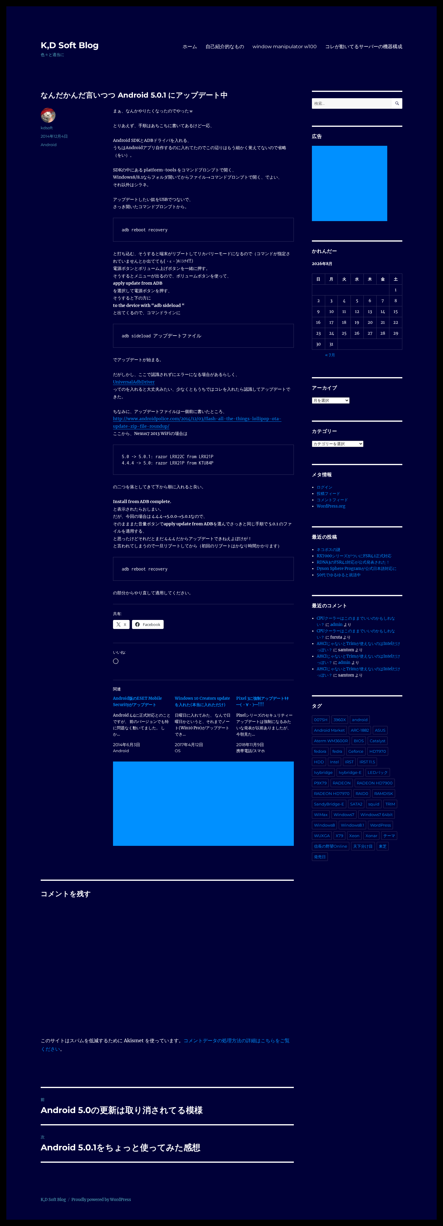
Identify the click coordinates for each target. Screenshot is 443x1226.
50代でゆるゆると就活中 (339, 574)
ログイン (324, 487)
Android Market (329, 730)
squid (373, 804)
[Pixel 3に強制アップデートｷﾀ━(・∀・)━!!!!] (267, 724)
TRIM (390, 804)
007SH (321, 719)
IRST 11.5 (367, 761)
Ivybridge (323, 772)
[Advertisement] (204, 804)
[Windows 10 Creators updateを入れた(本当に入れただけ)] (206, 724)
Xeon (354, 835)
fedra (337, 751)
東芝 (383, 846)
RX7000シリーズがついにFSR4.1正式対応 (354, 555)
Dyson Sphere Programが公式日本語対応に (357, 568)
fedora (320, 751)
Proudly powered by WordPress (101, 1199)
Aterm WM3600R (331, 740)
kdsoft (47, 127)
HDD (319, 761)
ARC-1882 (360, 730)
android (360, 719)
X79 (339, 835)
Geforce (355, 751)
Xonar (371, 835)
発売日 (320, 856)
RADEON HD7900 (375, 782)
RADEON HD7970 (332, 793)
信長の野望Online (330, 846)
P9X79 (320, 782)
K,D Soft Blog (70, 45)
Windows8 (324, 825)
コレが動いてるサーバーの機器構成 (363, 46)
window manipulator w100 (285, 46)
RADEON (342, 782)
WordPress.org (331, 506)
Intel (334, 761)
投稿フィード (328, 493)
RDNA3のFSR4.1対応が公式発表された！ (353, 562)
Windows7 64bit (376, 814)
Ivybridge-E (350, 772)
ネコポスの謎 (328, 549)
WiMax (321, 814)
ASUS (380, 730)
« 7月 (330, 355)
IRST (349, 761)
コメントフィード (332, 499)
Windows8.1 (352, 825)
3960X (340, 719)
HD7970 (377, 751)
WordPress (380, 825)
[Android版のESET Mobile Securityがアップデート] (144, 724)
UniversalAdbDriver (134, 382)
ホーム (190, 46)
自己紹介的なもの (225, 46)
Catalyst (377, 740)
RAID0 (362, 793)
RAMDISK (383, 793)
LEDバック (378, 772)
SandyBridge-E (329, 804)
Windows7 (344, 814)
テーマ (389, 835)
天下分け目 (363, 846)
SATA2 (356, 804)
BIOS (359, 740)
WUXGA (322, 835)
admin (336, 624)
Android (49, 144)
